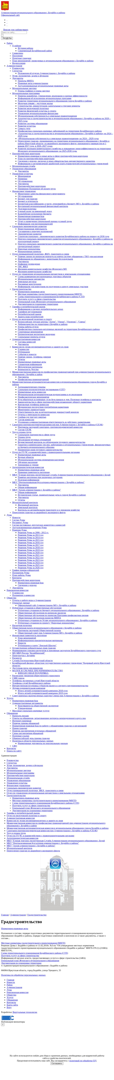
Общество (11, 598)
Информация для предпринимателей (35, 224)
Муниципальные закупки (24, 88)
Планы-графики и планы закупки (34, 91)
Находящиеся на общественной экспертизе (38, 706)
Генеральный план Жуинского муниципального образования (47, 301)
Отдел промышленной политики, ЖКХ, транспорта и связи (40, 254)
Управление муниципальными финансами (38, 113)
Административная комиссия (26, 339)
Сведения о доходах (27, 585)
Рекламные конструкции (29, 284)
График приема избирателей (25, 570)
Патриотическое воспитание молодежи (36, 334)
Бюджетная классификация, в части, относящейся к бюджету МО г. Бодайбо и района (58, 204)
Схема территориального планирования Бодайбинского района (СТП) (51, 296)
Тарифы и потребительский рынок (28, 306)
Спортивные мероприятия (30, 332)
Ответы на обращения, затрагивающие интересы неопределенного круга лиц (49, 718)
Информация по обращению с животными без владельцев (45, 259)
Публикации (24, 352)
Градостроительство (21, 289)
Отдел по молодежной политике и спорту (32, 319)
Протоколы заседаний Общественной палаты (39, 630)
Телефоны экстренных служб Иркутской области (35, 680)
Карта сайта (12, 1005)
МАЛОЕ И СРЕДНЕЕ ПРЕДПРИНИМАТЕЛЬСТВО (37, 670)
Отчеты (21, 359)
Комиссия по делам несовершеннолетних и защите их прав (40, 347)
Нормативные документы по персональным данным (43, 743)
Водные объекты (26, 457)
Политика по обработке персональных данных (23, 975)
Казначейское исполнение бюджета (34, 214)
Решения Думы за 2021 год (30, 555)
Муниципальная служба (23, 166)
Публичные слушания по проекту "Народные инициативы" (46, 623)
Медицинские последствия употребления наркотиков (43, 407)
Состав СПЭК (24, 429)
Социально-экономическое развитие (29, 226)
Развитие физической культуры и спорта (37, 111)
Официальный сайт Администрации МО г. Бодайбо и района (47, 605)
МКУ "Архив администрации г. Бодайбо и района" (36, 490)
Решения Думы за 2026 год (30, 567)
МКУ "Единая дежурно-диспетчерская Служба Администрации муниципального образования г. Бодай (61, 475)
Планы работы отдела (28, 327)
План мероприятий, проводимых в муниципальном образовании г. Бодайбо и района (52, 61)
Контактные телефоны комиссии (33, 404)
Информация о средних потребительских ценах (40, 309)
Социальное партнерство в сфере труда (36, 434)
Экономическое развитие (30, 234)
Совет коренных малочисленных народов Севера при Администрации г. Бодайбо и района (55, 695)
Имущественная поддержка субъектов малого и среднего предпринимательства (50, 685)
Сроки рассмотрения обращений (27, 733)
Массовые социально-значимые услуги (30, 711)
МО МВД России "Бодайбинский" (28, 653)
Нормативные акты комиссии (32, 392)
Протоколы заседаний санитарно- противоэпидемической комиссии (50, 427)
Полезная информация (28, 480)
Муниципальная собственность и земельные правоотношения (47, 116)
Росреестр (17, 658)
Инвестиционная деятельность (32, 229)
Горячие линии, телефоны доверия (34, 357)
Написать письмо (20, 716)
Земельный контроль (28, 507)
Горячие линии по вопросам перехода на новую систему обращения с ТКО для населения (60, 256)
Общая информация (27, 487)
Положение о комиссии (23, 595)
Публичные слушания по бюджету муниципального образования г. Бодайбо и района (58, 610)
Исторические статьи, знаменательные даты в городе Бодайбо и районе (52, 495)
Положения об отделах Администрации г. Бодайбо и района (46, 73)
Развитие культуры (27, 126)
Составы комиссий (27, 342)
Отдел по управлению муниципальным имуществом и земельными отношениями (51, 274)
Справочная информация (30, 364)
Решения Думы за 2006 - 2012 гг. (33, 532)
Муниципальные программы (26, 93)
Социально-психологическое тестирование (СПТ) (41, 389)
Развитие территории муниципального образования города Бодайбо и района (55, 101)
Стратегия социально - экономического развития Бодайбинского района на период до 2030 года (63, 236)
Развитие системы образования (32, 123)
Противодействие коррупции (26, 153)
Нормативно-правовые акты (31, 291)
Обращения (12, 713)
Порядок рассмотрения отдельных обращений (34, 731)
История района (25, 48)
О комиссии (23, 349)
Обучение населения (27, 462)
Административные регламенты (27, 703)
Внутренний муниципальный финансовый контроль (43, 206)
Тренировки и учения (28, 465)
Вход (9, 1007)
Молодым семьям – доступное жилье (35, 103)
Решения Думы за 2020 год (30, 552)
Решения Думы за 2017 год (30, 545)
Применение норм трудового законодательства (40, 450)
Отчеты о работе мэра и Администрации (31, 600)
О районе (16, 45)
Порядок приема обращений (25, 723)
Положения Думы (20, 573)
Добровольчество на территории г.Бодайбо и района (42, 324)
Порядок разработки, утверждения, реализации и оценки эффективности (52, 96)
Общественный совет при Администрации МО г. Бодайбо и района (50, 633)
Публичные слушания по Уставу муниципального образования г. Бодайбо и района (57, 620)
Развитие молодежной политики (33, 108)
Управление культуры (22, 173)
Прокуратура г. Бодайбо (23, 655)
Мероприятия (24, 176)
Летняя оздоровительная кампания (28, 688)
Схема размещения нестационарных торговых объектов (44, 276)
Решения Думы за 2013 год (30, 535)
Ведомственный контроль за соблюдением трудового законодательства (51, 442)
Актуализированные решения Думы (29, 527)
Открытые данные (21, 603)
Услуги (10, 698)
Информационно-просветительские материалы (40, 640)
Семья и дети (24, 128)
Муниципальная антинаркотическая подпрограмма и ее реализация (50, 394)
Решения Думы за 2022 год (30, 557)
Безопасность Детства (28, 369)
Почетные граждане (21, 58)
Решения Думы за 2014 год (30, 537)
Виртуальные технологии (25, 1012)
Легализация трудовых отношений (34, 439)
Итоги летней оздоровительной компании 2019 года (43, 693)
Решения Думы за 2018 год (30, 547)
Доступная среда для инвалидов (27, 668)
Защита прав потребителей (30, 317)
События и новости (27, 354)
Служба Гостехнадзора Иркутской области (32, 660)
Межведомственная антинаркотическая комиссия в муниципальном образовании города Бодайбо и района (57, 828)
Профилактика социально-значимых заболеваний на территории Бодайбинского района (60, 131)
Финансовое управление (24, 191)
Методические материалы (30, 367)
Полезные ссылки (20, 736)
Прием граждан (19, 728)
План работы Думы (21, 575)
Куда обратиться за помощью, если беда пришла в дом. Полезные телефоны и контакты (59, 399)
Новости (16, 517)
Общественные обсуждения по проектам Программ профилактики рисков (53, 615)
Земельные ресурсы (27, 281)
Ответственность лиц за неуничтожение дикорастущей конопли (48, 412)
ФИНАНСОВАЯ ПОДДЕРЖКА (33, 673)
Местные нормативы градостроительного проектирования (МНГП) (50, 294)
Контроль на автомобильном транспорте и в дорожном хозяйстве (49, 510)
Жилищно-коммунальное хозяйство (35, 271)
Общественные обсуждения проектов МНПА (39, 618)
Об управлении (25, 181)
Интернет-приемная (21, 721)
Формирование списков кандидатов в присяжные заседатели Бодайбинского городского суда (56, 650)
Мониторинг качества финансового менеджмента (41, 194)
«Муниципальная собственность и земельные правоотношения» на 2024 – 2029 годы (58, 138)
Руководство (18, 68)
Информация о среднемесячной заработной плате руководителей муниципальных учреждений (63, 163)
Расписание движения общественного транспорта (36, 675)
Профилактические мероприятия (33, 397)
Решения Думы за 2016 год (30, 542)
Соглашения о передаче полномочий (35, 231)
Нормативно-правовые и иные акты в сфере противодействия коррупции (53, 156)
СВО (14, 746)
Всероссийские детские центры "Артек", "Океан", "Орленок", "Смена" (52, 322)
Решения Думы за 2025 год (30, 565)
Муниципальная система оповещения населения (41, 460)
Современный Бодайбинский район (35, 50)
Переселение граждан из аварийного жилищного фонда (38, 512)
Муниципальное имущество (31, 279)
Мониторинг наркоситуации (31, 409)
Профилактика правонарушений (33, 379)
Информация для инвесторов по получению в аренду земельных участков (53, 286)
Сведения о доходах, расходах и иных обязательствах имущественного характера (56, 161)
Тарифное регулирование (30, 312)
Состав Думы (18, 520)
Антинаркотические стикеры (31, 387)
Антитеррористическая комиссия (28, 467)
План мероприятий (27, 638)
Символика (17, 53)
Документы (17, 78)
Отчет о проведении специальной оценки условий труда (45, 221)
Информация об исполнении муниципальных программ (44, 98)
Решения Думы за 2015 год (30, 540)
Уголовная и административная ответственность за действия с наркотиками (54, 422)
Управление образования (24, 168)
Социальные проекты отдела (31, 337)
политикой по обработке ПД (82, 1061)
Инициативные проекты (29, 251)
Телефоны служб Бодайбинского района (31, 683)
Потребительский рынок (29, 314)
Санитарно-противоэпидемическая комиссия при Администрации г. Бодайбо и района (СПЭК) (57, 424)
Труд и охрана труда (21, 432)
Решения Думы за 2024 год (30, 562)
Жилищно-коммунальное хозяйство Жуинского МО (42, 269)
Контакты (17, 578)
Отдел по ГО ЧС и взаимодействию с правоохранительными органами (46, 452)
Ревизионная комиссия (17, 590)
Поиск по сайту (14, 751)
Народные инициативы (29, 249)
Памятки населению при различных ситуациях (40, 477)
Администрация (14, 66)
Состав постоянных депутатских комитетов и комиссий (38, 525)
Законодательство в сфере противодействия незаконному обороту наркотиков (55, 402)
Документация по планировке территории (38, 304)
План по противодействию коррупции (36, 158)
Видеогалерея (18, 63)
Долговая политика (27, 209)
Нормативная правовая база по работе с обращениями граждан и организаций (49, 726)
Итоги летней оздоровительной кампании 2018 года (43, 690)
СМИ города (18, 678)
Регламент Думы (20, 522)
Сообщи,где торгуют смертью (32, 417)
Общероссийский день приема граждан (31, 738)
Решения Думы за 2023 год (30, 560)
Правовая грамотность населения (33, 472)
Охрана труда (24, 437)
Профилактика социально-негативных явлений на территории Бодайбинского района (59, 329)
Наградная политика (22, 625)
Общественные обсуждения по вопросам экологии (42, 613)
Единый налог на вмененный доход (35, 211)
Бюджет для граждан (27, 199)
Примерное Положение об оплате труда (37, 189)
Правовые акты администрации (33, 83)
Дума (9, 515)
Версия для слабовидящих (15, 29)
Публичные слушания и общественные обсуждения (36, 608)
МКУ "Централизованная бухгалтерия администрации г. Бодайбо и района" (48, 482)
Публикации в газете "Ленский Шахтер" (37, 645)
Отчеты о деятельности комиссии (34, 414)
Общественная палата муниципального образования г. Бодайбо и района (46, 628)
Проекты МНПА (26, 81)
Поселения (17, 56)
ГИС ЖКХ (23, 266)
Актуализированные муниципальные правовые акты (43, 86)
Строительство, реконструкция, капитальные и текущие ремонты (49, 106)
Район (10, 43)
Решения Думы (19, 530)
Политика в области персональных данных (32, 741)
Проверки (22, 178)
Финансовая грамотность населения (29, 635)
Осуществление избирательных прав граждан (34, 648)
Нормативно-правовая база (31, 583)
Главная (5, 915)
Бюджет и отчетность (28, 201)
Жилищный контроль (28, 505)
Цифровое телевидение (29, 264)
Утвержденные (25, 708)
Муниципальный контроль (25, 502)
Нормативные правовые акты (32, 362)
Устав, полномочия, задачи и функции (30, 76)
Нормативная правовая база (31, 216)
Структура (17, 71)
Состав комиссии (26, 419)
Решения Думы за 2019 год (30, 550)
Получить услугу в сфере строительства (37, 299)
